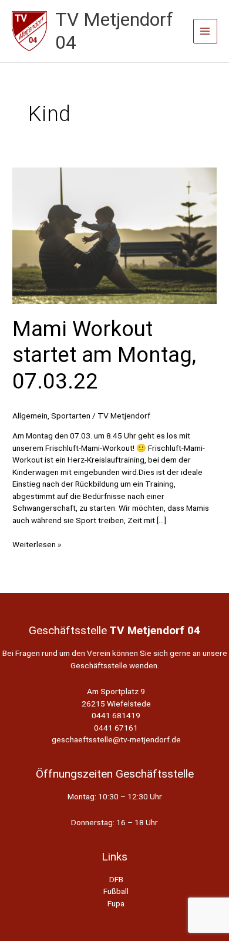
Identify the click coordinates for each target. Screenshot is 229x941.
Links (114, 856)
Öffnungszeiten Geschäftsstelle (115, 774)
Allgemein (30, 415)
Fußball (116, 891)
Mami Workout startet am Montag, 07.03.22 (104, 355)
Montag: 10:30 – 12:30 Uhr (115, 796)
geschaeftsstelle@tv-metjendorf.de (116, 739)
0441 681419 (116, 715)
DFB (116, 879)
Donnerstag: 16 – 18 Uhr (114, 822)
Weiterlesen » (36, 545)
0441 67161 (116, 727)
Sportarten (70, 415)
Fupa (115, 903)
